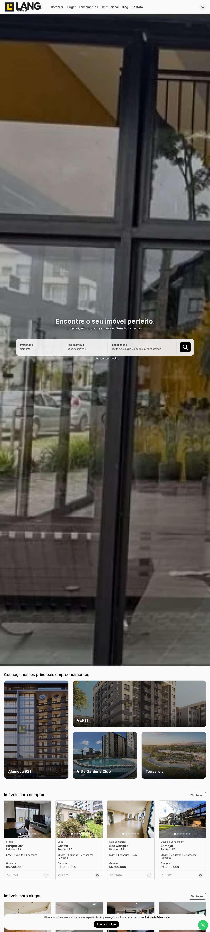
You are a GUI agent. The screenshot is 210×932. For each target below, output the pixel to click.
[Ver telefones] (203, 7)
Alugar (71, 7)
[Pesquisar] (185, 347)
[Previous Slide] (6, 730)
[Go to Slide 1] (20, 834)
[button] (36, 730)
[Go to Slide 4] (29, 834)
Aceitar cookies (106, 924)
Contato (137, 7)
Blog (125, 7)
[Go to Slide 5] (32, 834)
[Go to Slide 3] (26, 834)
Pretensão (26, 344)
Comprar (57, 7)
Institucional (110, 7)
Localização (119, 344)
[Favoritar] (46, 875)
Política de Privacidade (157, 917)
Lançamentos (88, 7)
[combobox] (30, 348)
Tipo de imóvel (75, 344)
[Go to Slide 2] (23, 834)
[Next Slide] (65, 730)
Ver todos (197, 795)
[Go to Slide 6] (35, 834)
